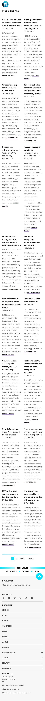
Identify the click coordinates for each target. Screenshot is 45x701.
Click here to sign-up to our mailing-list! (16, 585)
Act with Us (11, 571)
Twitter (26, 598)
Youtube (32, 598)
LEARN (5, 631)
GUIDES (5, 621)
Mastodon (15, 598)
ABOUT (5, 642)
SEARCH (5, 610)
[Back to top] (39, 576)
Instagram (9, 598)
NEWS (4, 615)
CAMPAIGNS (7, 626)
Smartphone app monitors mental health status (9, 88)
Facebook (3, 598)
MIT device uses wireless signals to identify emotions (10, 494)
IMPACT (5, 636)
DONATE (5, 647)
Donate (25, 571)
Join (37, 571)
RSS (20, 598)
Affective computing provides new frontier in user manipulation (33, 432)
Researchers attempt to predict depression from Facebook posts (11, 22)
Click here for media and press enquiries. (16, 693)
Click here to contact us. (10, 689)
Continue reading (8, 76)
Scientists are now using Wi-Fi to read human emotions (11, 432)
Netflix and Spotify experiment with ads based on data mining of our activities (33, 367)
